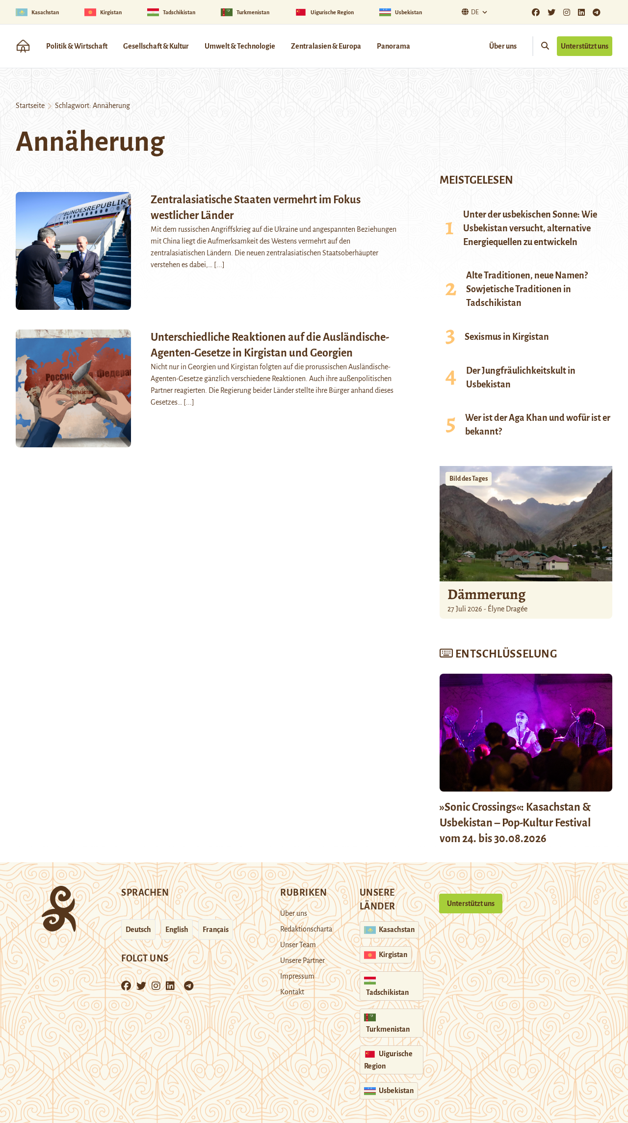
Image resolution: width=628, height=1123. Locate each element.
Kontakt (292, 992)
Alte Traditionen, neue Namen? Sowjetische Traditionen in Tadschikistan (527, 289)
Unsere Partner (302, 960)
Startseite (30, 106)
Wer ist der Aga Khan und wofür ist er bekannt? (537, 425)
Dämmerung (486, 594)
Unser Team (298, 945)
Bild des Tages (468, 478)
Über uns (503, 46)
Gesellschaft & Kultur (156, 46)
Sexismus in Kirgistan (507, 337)
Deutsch (138, 929)
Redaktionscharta (306, 929)
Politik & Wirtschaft (76, 46)
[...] (219, 265)
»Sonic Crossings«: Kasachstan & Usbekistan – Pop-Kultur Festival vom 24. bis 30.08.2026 (515, 823)
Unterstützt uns (584, 46)
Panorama (393, 46)
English (176, 929)
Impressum (297, 976)
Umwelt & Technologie (240, 46)
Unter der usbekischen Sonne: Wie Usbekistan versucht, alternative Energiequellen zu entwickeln (530, 228)
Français (216, 929)
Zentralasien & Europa (326, 46)
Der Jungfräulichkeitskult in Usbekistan (521, 377)
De (475, 12)
